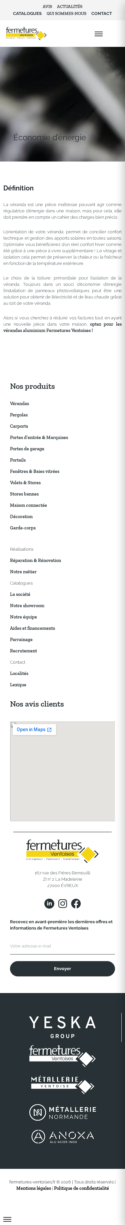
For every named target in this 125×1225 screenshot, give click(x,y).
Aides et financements (32, 628)
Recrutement (23, 651)
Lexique (18, 685)
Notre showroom (27, 606)
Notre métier (23, 572)
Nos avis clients (37, 704)
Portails (18, 460)
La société (20, 594)
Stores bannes (24, 494)
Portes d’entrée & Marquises (39, 437)
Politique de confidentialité (81, 1188)
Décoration (21, 516)
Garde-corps (23, 528)
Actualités (69, 6)
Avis (47, 6)
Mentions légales (33, 1188)
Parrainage (21, 639)
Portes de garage (27, 449)
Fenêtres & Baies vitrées (34, 471)
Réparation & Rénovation (35, 560)
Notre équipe (23, 617)
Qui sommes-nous (66, 13)
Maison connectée (28, 505)
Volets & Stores (25, 483)
